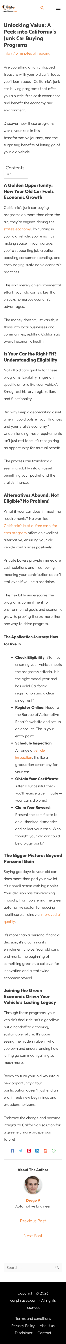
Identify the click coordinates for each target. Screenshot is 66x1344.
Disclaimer (24, 1332)
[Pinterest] (29, 1150)
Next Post (33, 1235)
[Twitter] (21, 1150)
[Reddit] (45, 1150)
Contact (44, 1332)
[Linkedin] (37, 1150)
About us (47, 1325)
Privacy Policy (23, 1325)
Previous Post (33, 1220)
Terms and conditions (33, 1318)
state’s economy (17, 228)
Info (7, 53)
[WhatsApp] (54, 1150)
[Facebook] (12, 1150)
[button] (42, 8)
